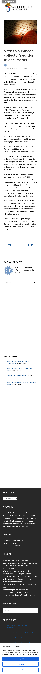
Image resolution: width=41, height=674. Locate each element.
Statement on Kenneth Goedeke (17, 375)
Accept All (20, 659)
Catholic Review (14, 65)
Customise (20, 664)
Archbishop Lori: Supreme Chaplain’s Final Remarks (21, 633)
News (25, 68)
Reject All (20, 670)
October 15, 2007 (12, 68)
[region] (20, 658)
